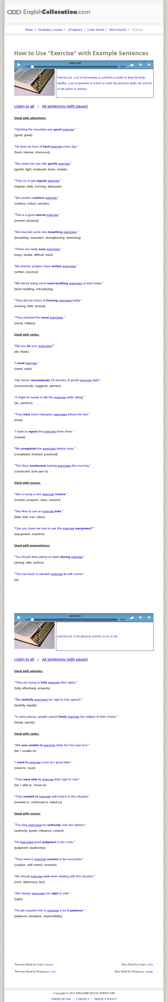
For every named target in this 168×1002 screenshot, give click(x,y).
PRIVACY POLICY (105, 999)
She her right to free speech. (48, 699)
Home (29, 29)
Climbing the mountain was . (45, 129)
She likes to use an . (38, 511)
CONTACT (82, 999)
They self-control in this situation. (52, 796)
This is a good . (37, 215)
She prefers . (36, 197)
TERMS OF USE (61, 999)
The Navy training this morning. (52, 465)
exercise (62, 77)
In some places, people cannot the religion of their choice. (66, 716)
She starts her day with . (43, 163)
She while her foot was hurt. (51, 745)
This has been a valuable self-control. (49, 574)
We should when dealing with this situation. (54, 876)
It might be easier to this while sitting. (49, 397)
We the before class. (44, 448)
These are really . (38, 249)
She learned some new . (46, 232)
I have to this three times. (44, 431)
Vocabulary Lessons (50, 29)
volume (131, 64)
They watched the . (39, 317)
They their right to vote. (47, 779)
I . (26, 363)
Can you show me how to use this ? (54, 528)
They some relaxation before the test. (52, 414)
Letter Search (96, 29)
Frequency (76, 29)
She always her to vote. (42, 893)
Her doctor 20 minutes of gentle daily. (57, 380)
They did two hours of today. (48, 300)
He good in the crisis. (44, 842)
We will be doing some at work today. (58, 283)
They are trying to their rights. (45, 682)
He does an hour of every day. (46, 146)
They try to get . (37, 180)
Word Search (117, 29)
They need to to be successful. (48, 859)
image (149, 971)
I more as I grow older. (43, 762)
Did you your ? (34, 346)
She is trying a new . (40, 494)
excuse (49, 964)
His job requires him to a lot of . (49, 910)
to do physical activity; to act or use (96, 636)
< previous (140, 64)
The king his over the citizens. (50, 825)
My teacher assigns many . (46, 266)
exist (150, 964)
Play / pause (18, 64)
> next (149, 64)
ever (53, 971)
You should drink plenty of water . (49, 557)
